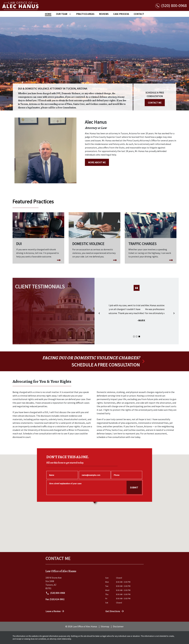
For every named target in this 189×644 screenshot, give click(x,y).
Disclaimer (118, 626)
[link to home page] (20, 5)
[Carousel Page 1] (134, 336)
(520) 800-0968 (57, 592)
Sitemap (105, 626)
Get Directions (112, 611)
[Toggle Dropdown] (70, 14)
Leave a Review (53, 611)
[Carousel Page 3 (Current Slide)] (139, 336)
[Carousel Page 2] (136, 336)
